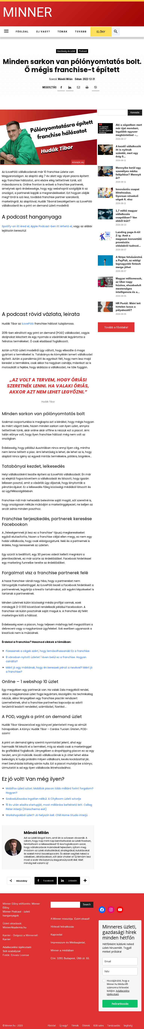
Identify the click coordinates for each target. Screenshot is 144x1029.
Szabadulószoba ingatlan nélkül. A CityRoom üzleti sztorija (43, 799)
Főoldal (52, 1025)
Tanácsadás (113, 1025)
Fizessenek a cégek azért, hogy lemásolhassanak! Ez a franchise (47, 651)
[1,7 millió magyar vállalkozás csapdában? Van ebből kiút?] (105, 214)
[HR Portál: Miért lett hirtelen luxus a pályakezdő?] (105, 307)
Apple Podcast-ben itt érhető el (51, 226)
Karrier (7, 939)
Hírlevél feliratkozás (62, 926)
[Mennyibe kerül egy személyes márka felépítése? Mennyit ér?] (105, 171)
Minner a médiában (62, 950)
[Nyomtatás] (87, 87)
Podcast (83, 51)
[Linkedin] (70, 87)
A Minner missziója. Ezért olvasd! (70, 918)
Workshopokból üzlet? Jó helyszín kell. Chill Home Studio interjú (47, 815)
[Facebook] (61, 87)
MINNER (27, 12)
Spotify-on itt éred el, (16, 226)
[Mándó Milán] (13, 847)
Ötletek (86, 1025)
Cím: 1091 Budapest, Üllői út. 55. (70, 958)
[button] (116, 31)
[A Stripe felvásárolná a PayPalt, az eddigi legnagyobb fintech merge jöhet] (105, 260)
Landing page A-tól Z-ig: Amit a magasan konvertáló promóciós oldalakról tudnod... (129, 239)
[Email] (78, 87)
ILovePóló (28, 323)
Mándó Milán (65, 79)
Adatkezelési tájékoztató (17, 947)
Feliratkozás (120, 1003)
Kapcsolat (56, 934)
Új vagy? (63, 1025)
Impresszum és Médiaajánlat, (68, 942)
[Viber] (95, 87)
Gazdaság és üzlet (66, 51)
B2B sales (98, 1025)
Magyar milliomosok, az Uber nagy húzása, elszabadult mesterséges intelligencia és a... (129, 285)
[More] (85, 880)
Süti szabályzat (11, 951)
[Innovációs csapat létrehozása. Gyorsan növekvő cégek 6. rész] (105, 193)
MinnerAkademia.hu (14, 927)
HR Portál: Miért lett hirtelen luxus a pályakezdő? (128, 307)
